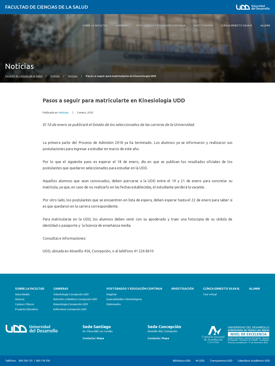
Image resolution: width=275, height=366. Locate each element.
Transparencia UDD (221, 360)
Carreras (60, 288)
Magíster (111, 294)
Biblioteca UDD (182, 360)
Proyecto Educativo (26, 309)
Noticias (55, 76)
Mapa (100, 338)
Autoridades (22, 294)
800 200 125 (26, 360)
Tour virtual (210, 294)
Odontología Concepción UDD (71, 294)
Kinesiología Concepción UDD (70, 304)
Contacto (89, 338)
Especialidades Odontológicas (124, 299)
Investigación (182, 288)
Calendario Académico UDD (254, 360)
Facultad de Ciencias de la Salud (46, 6)
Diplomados (113, 304)
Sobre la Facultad (29, 288)
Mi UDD (200, 360)
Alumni (254, 288)
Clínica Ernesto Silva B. (221, 288)
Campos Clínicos (24, 304)
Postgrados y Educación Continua (134, 288)
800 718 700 (43, 360)
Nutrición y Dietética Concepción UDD (75, 299)
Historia (19, 299)
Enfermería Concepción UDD (70, 309)
